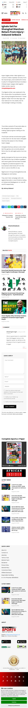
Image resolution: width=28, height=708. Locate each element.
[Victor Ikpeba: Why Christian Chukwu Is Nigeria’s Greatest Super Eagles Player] (14, 307)
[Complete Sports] (15, 13)
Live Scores (6, 20)
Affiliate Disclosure (7, 572)
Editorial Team (5, 560)
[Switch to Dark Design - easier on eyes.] (25, 13)
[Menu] (4, 13)
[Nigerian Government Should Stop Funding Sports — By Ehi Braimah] (14, 284)
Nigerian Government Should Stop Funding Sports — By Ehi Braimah (13, 294)
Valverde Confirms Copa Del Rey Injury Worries (20, 217)
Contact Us (5, 552)
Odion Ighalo (5, 198)
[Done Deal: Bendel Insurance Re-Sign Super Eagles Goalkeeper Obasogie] (14, 261)
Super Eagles (16, 20)
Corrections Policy (6, 570)
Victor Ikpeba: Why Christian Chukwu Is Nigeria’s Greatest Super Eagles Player (14, 317)
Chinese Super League (8, 196)
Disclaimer (4, 562)
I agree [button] (14, 698)
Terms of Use (5, 557)
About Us (4, 550)
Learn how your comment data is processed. (14, 413)
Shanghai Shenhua (16, 198)
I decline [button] (14, 702)
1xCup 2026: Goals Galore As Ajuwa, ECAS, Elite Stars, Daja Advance (19, 519)
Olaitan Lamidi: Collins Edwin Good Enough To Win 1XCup (18, 528)
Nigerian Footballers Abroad (9, 23)
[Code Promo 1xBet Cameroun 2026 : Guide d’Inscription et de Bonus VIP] (6, 487)
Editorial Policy (5, 567)
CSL (17, 196)
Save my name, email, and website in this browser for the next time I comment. (13, 392)
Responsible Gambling (8, 575)
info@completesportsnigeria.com (13, 634)
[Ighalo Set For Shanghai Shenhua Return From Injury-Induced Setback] (14, 64)
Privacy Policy (5, 565)
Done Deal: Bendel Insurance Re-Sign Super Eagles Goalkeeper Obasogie (14, 271)
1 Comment (14, 38)
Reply (24, 347)
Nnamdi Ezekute (13, 226)
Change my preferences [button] (14, 705)
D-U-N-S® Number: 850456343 (10, 577)
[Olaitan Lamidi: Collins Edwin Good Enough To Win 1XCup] (6, 529)
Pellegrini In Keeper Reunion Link (7, 216)
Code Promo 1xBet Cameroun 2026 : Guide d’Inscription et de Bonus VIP (19, 487)
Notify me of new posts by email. (14, 402)
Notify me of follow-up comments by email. (11, 397)
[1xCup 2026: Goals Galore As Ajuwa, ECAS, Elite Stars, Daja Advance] (6, 520)
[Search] (23, 13)
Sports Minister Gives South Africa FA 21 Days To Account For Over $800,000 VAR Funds (18, 509)
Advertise (4, 555)
